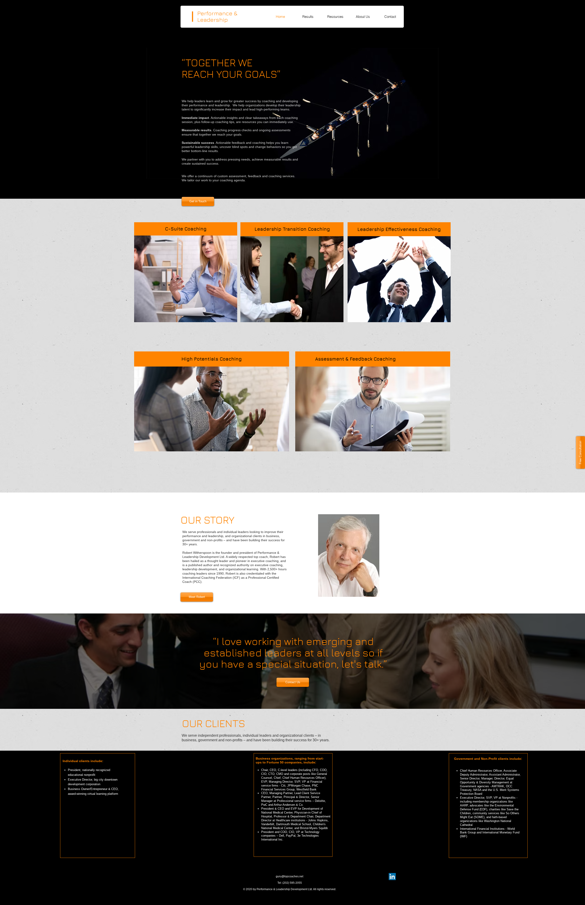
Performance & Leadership (217, 16)
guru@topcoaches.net (289, 876)
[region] (186, 285)
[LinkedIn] (392, 876)
